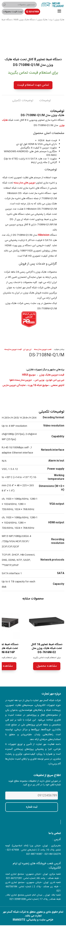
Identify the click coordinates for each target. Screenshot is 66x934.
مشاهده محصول (47, 666)
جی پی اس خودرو (55, 380)
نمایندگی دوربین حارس (14, 385)
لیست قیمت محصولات (12, 11)
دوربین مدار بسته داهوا (21, 380)
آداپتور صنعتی (57, 385)
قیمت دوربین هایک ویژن (51, 375)
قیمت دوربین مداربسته (12, 349)
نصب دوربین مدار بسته (42, 349)
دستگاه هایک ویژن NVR (24, 19)
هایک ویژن (59, 19)
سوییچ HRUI (29, 375)
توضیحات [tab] (45, 100)
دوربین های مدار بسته (24, 183)
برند (50, 19)
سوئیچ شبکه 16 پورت (38, 385)
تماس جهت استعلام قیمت (33, 85)
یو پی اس (39, 380)
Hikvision (43, 235)
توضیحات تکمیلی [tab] (22, 100)
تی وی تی (27, 349)
